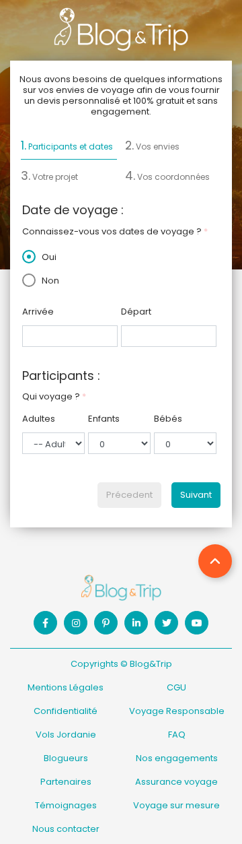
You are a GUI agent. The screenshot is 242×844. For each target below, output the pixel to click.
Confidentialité (65, 711)
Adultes (38, 418)
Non (49, 280)
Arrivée (38, 311)
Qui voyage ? (54, 396)
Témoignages (66, 805)
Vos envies (152, 145)
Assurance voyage (176, 781)
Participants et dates (67, 145)
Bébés (168, 418)
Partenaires (65, 781)
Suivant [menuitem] (196, 494)
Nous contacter (65, 828)
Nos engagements (177, 758)
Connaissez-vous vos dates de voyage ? (115, 231)
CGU (176, 687)
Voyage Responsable (177, 711)
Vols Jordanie (66, 734)
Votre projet (49, 176)
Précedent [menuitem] (129, 494)
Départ (136, 311)
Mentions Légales (66, 687)
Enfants (104, 418)
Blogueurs (66, 758)
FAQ (177, 734)
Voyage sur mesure (176, 805)
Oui (48, 257)
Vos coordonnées (167, 176)
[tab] (69, 148)
